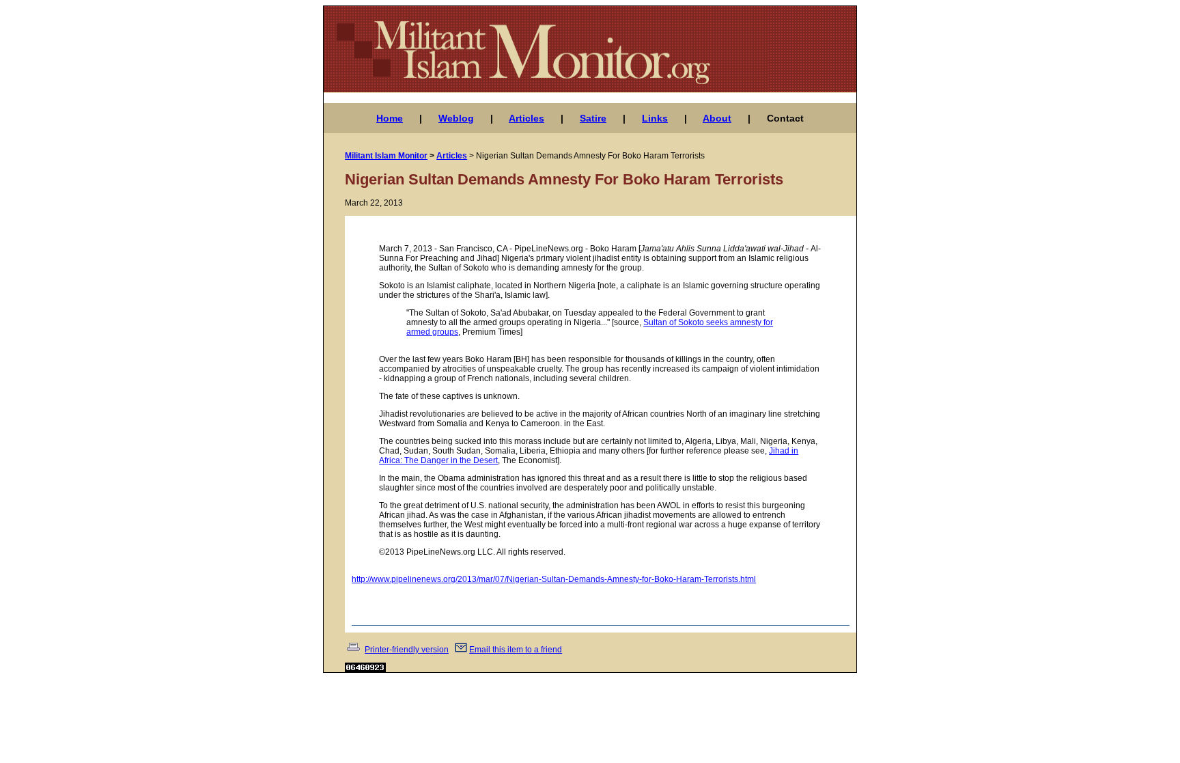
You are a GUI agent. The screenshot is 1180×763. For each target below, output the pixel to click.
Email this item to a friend (515, 649)
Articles (526, 118)
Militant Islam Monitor (386, 156)
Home (389, 118)
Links (655, 118)
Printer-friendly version (407, 649)
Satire (593, 118)
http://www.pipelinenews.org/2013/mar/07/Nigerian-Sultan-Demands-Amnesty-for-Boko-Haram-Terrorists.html (554, 579)
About (717, 118)
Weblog (456, 118)
